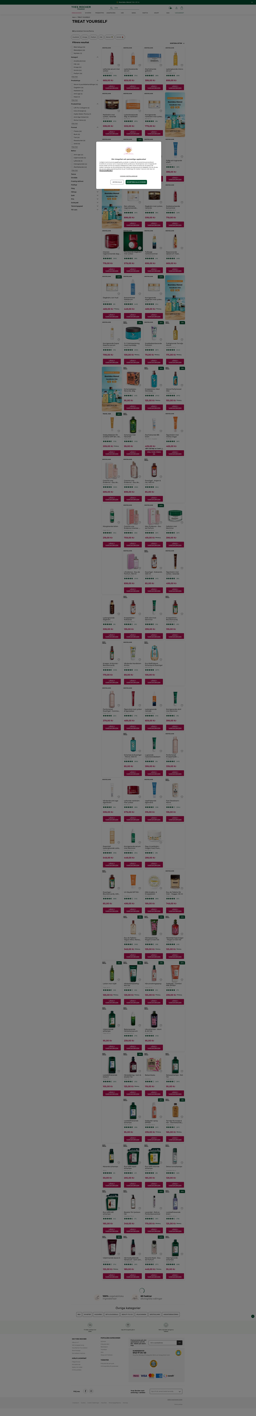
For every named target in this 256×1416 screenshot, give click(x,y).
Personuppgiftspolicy (106, 170)
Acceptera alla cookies (136, 182)
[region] (128, 165)
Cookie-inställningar (128, 176)
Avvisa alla (117, 182)
